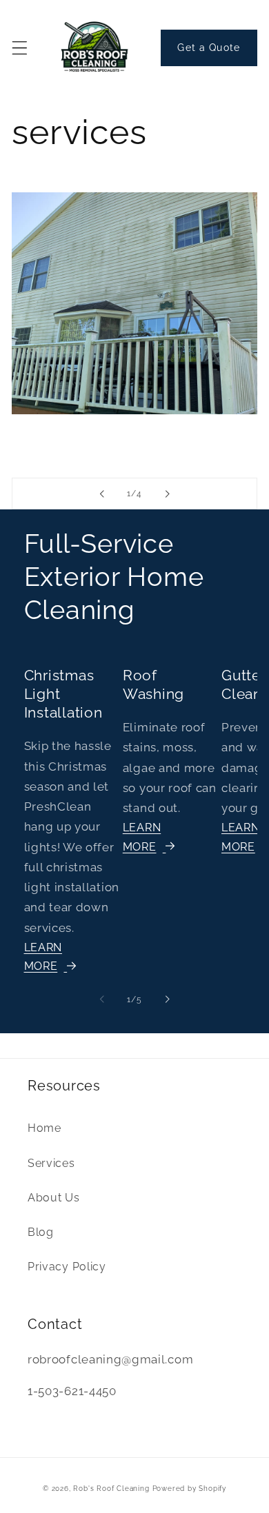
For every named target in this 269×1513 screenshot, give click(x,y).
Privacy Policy (67, 1266)
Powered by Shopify (189, 1488)
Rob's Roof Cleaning (111, 1488)
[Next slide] (167, 493)
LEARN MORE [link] (142, 837)
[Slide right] (167, 999)
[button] (19, 47)
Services (51, 1163)
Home (44, 1128)
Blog (41, 1232)
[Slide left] (102, 999)
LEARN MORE (43, 957)
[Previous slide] (102, 493)
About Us (54, 1197)
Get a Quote (208, 47)
